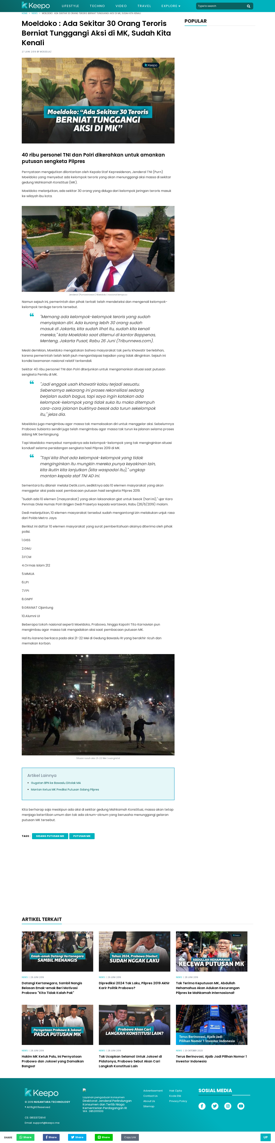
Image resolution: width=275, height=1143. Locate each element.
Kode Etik (175, 1096)
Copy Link (130, 1136)
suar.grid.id (114, 758)
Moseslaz (45, 51)
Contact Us (150, 1096)
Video (121, 6)
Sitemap (148, 1106)
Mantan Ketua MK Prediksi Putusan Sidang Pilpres (65, 790)
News (35, 13)
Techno (97, 6)
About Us (149, 1101)
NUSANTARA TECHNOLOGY (52, 1102)
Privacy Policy (178, 1101)
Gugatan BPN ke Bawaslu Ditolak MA (56, 783)
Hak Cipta (175, 1091)
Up (266, 1137)
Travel (144, 6)
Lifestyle (70, 6)
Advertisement (153, 1091)
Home (24, 13)
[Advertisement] (137, 883)
